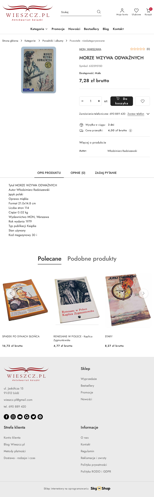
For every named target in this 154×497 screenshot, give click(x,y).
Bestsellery (87, 385)
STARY (108, 336)
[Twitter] (33, 416)
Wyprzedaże (89, 379)
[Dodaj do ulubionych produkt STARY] (147, 273)
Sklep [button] (85, 368)
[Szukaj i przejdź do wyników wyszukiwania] (98, 12)
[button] (39, 29)
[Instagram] (13, 416)
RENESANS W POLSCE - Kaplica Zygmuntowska (73, 338)
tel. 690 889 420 (15, 406)
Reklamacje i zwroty (93, 458)
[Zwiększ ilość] (99, 101)
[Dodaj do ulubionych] (142, 101)
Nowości (86, 399)
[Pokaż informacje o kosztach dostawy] (130, 130)
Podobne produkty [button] (91, 258)
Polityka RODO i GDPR (96, 471)
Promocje (87, 392)
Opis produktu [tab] (49, 173)
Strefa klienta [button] (14, 427)
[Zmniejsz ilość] (82, 101)
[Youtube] (20, 416)
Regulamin (87, 451)
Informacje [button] (89, 427)
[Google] (26, 416)
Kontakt (85, 444)
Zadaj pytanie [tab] (106, 173)
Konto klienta (12, 437)
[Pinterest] (40, 416)
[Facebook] (6, 416)
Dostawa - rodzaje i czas (19, 458)
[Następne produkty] (143, 293)
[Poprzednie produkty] (10, 293)
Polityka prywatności (94, 465)
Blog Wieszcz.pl (14, 444)
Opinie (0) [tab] (78, 173)
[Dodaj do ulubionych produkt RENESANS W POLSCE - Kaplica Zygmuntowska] (96, 273)
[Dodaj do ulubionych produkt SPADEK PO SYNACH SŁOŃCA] (45, 273)
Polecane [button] (49, 258)
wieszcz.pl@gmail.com (18, 400)
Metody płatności (15, 451)
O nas (84, 437)
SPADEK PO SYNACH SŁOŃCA (20, 336)
